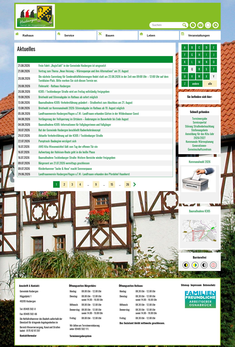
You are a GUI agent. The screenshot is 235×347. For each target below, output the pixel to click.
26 (127, 184)
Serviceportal (199, 122)
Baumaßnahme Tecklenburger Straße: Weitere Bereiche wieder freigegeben (77, 158)
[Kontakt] (200, 26)
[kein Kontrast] (213, 265)
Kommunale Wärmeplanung (199, 142)
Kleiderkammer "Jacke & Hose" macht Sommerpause (65, 169)
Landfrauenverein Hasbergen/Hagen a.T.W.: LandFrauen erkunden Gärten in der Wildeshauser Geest (89, 113)
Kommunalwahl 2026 (199, 162)
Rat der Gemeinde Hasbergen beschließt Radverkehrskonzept (69, 130)
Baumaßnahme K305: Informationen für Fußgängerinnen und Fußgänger (75, 124)
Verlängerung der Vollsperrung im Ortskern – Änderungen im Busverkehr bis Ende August (84, 119)
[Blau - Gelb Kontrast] (195, 265)
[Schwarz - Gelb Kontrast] (186, 265)
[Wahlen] (199, 180)
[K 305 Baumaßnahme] (199, 231)
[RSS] (215, 26)
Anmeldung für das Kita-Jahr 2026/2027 (199, 136)
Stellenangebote (199, 130)
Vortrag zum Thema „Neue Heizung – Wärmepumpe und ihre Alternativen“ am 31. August (84, 71)
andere (195, 84)
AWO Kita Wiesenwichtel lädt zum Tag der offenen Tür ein (68, 147)
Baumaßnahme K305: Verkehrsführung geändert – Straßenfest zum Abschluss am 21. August (85, 102)
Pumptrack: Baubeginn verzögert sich (57, 141)
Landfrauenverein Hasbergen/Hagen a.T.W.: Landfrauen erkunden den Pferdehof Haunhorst (84, 174)
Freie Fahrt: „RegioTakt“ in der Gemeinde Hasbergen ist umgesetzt (72, 65)
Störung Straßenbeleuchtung (199, 126)
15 (112, 184)
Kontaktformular (28, 335)
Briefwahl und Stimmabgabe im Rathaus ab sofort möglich (68, 97)
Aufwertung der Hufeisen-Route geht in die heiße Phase (67, 152)
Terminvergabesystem (81, 336)
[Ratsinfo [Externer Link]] (208, 26)
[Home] (35, 27)
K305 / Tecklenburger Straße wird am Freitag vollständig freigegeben (74, 91)
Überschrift (44, 59)
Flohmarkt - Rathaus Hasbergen (54, 86)
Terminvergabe (199, 118)
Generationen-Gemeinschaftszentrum (199, 147)
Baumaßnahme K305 (199, 211)
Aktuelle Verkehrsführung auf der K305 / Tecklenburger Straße (71, 136)
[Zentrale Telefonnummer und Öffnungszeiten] (193, 26)
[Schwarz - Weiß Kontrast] (204, 265)
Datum (21, 59)
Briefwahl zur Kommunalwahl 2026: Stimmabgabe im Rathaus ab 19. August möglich (81, 108)
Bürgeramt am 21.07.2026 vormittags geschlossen (64, 163)
